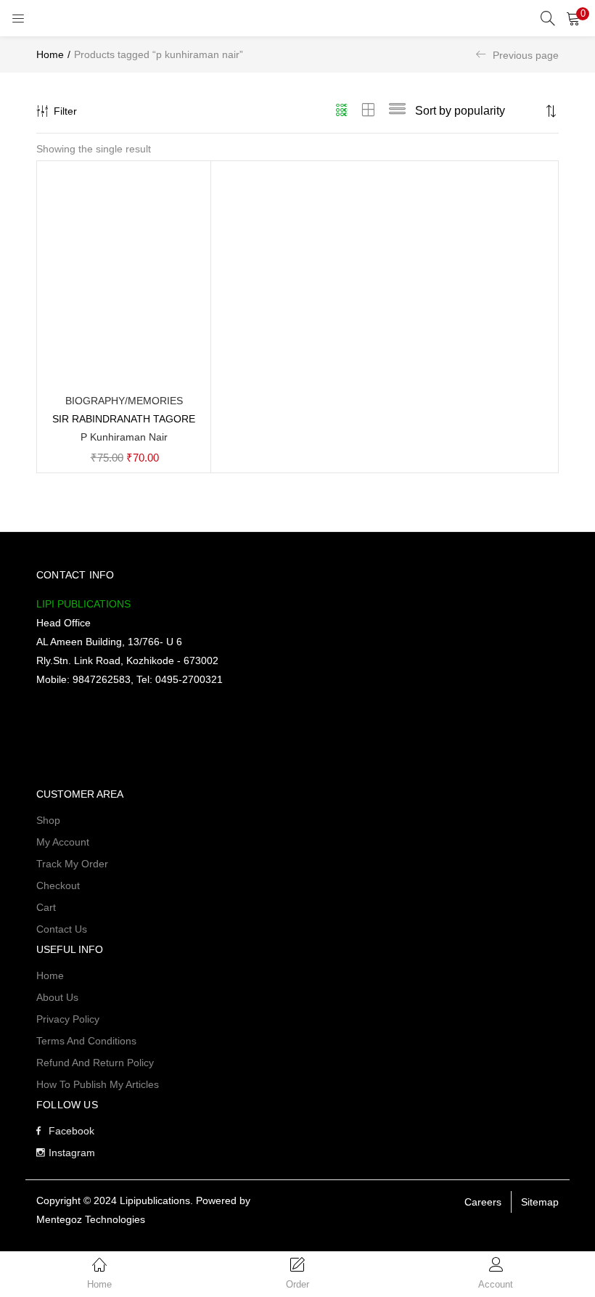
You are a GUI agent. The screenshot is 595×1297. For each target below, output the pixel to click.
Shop (48, 820)
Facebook (71, 1131)
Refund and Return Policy (95, 1062)
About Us (57, 997)
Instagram (72, 1152)
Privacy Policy (67, 1019)
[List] (397, 111)
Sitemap (540, 1202)
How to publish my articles (97, 1084)
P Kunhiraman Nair (124, 437)
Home (50, 54)
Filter (65, 111)
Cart (46, 907)
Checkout (58, 885)
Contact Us (61, 929)
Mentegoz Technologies (90, 1219)
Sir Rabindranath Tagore (123, 419)
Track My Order (72, 864)
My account (62, 842)
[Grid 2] (368, 111)
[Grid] (342, 111)
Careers (482, 1202)
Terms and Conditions (86, 1041)
